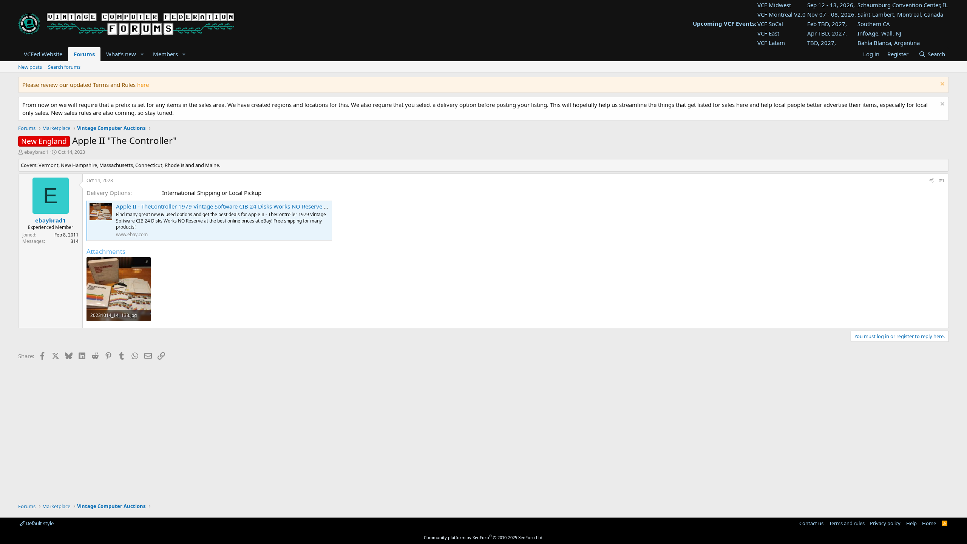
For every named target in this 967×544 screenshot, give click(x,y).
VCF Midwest (774, 5)
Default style (39, 523)
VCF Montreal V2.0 (781, 14)
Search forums (64, 66)
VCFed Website (43, 54)
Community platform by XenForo (484, 537)
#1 (942, 180)
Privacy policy (885, 523)
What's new (121, 54)
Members (165, 54)
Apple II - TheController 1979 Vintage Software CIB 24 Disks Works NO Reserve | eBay (228, 206)
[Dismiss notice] (941, 85)
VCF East (768, 33)
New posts (30, 66)
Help (911, 523)
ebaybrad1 (36, 151)
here (143, 84)
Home (929, 523)
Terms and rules (847, 523)
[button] (142, 54)
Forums (84, 54)
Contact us (811, 523)
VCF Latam (771, 42)
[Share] (931, 180)
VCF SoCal (770, 24)
